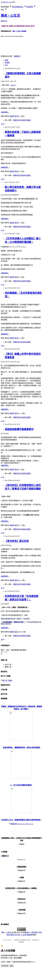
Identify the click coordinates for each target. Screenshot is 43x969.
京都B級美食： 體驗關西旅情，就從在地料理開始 (21, 748)
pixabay (12, 85)
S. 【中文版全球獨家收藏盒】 (21, 785)
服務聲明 (21, 942)
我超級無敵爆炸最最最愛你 (19, 429)
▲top (2, 124)
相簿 (6, 60)
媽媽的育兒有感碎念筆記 (22, 120)
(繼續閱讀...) (5, 112)
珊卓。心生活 (4, 652)
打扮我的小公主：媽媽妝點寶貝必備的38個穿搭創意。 (21, 820)
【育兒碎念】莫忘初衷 (17, 541)
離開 (11, 966)
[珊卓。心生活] (1, 654)
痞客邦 (12, 116)
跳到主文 (4, 21)
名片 (6, 65)
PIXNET (9, 940)
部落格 (7, 62)
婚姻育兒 (17, 56)
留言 (16, 116)
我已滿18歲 (5, 966)
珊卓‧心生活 (10, 15)
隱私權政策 (35, 940)
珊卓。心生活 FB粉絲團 (19, 31)
